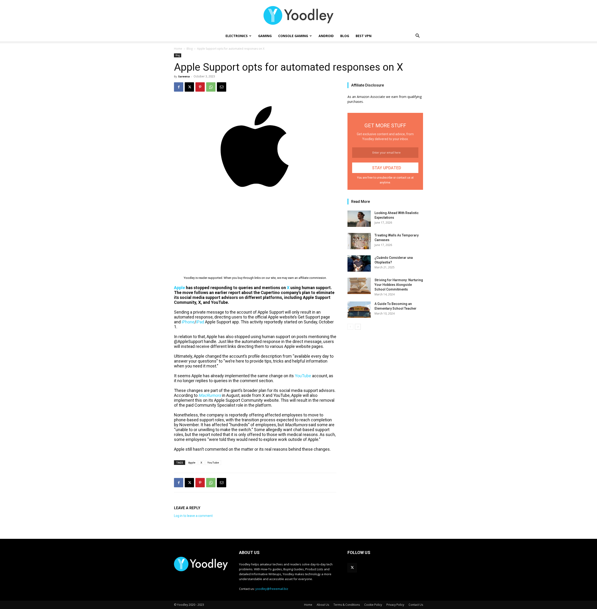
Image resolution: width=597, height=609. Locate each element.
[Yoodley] (298, 15)
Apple (191, 462)
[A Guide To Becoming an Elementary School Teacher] (359, 309)
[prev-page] (350, 327)
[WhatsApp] (210, 87)
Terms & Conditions (346, 605)
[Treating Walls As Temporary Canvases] (359, 241)
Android (326, 36)
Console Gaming (293, 36)
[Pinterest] (200, 87)
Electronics (237, 36)
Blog (344, 36)
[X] (189, 87)
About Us (323, 605)
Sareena (184, 76)
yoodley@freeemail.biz (271, 589)
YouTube (213, 462)
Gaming (265, 36)
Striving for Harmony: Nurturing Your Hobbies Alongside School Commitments (399, 284)
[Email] (221, 87)
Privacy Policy (395, 605)
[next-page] (358, 327)
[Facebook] (178, 87)
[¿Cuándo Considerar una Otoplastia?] (359, 263)
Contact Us (416, 605)
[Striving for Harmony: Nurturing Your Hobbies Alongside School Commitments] (359, 286)
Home (178, 49)
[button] (417, 36)
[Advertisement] (255, 230)
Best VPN (363, 36)
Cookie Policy (373, 605)
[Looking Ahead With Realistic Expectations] (359, 219)
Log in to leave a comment (193, 516)
